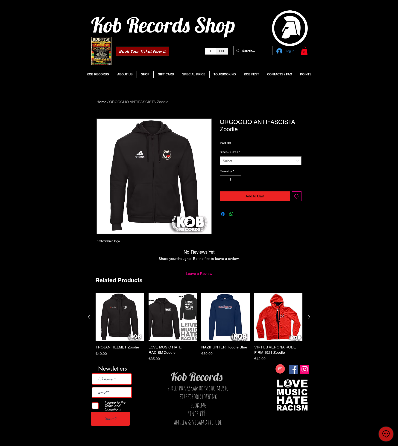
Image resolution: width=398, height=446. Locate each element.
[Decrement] (223, 180)
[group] (199, 327)
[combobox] (260, 160)
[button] (304, 51)
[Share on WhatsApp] (231, 214)
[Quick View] (120, 317)
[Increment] (237, 180)
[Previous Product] (89, 317)
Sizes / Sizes (230, 152)
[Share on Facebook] (222, 214)
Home (101, 102)
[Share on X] (240, 214)
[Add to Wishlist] (296, 196)
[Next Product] (309, 317)
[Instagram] (304, 369)
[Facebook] (293, 369)
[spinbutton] (230, 180)
